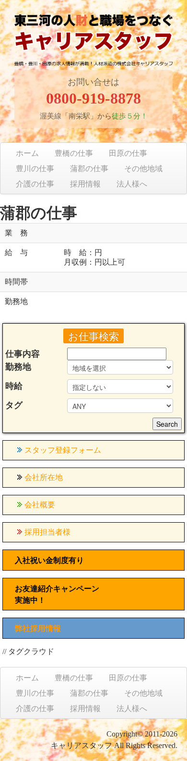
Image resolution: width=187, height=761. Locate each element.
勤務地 (18, 367)
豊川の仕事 (35, 168)
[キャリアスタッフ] (93, 48)
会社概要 (39, 505)
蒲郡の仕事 (89, 168)
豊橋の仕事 (74, 153)
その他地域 (143, 168)
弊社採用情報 (38, 628)
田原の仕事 (128, 153)
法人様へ (132, 184)
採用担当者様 (47, 532)
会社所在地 (43, 477)
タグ (14, 405)
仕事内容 (22, 354)
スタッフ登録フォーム (62, 450)
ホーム (27, 153)
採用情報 (85, 184)
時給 (14, 386)
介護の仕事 (35, 184)
